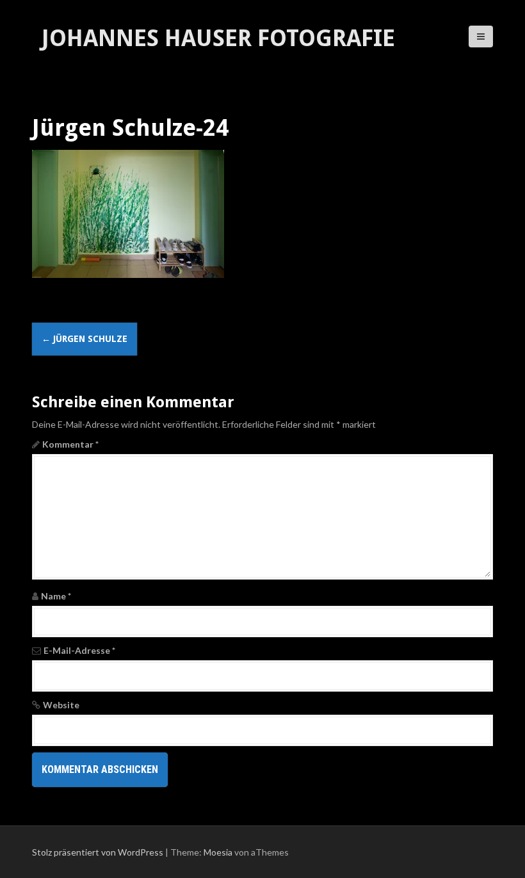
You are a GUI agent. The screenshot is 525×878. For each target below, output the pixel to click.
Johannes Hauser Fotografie (218, 38)
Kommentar (70, 444)
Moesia (218, 852)
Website (61, 704)
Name (56, 595)
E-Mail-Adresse (79, 650)
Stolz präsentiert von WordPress (97, 852)
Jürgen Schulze (84, 339)
